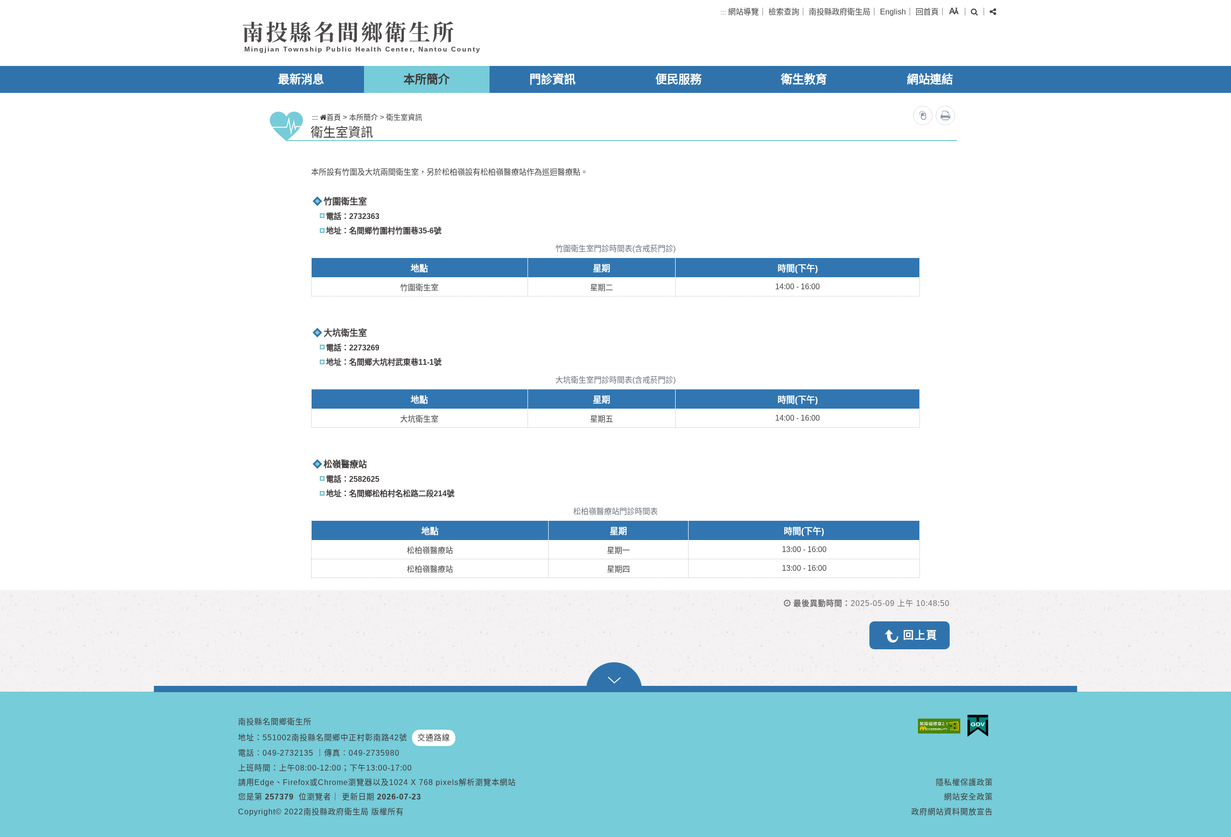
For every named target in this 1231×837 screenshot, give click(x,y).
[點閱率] (922, 115)
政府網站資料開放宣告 (952, 812)
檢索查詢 (783, 12)
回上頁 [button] (920, 635)
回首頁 (927, 12)
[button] (953, 11)
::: (723, 12)
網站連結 (930, 79)
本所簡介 (426, 79)
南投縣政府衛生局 (839, 12)
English (893, 12)
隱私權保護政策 (964, 782)
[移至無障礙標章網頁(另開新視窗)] (941, 726)
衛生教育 (804, 79)
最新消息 (301, 79)
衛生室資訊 (404, 117)
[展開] (615, 677)
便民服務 (678, 79)
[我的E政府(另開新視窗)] (980, 726)
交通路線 (433, 738)
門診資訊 (552, 79)
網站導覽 (743, 12)
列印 (945, 115)
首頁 (334, 117)
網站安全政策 (968, 797)
